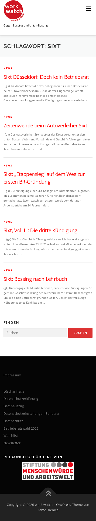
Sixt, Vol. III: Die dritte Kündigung (40, 230)
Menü (88, 9)
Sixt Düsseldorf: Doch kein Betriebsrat (46, 76)
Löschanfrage (13, 391)
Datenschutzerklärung (20, 398)
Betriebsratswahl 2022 (20, 428)
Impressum (12, 375)
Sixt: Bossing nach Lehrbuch (35, 278)
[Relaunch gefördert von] (48, 471)
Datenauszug (13, 406)
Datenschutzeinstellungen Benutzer (31, 413)
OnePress (63, 504)
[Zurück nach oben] (48, 493)
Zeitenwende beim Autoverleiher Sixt (45, 125)
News (7, 68)
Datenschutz (13, 421)
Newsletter (12, 443)
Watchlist (10, 435)
